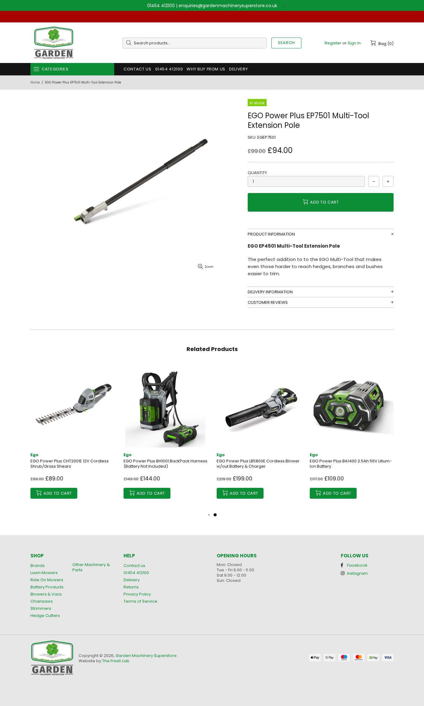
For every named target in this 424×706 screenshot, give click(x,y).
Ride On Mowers (46, 579)
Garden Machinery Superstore (54, 43)
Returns (131, 587)
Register (333, 43)
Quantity (257, 172)
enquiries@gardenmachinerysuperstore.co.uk (227, 5)
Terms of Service (140, 601)
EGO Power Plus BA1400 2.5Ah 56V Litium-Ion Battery (351, 463)
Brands (37, 565)
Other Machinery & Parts (91, 567)
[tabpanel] (258, 437)
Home (35, 82)
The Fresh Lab (115, 660)
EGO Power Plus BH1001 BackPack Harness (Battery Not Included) (165, 463)
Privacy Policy (137, 594)
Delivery (132, 579)
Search (286, 43)
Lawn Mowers (44, 572)
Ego (34, 454)
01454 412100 (161, 5)
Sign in (354, 43)
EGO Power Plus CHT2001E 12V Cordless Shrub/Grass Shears (69, 463)
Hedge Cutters (45, 615)
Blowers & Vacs (46, 594)
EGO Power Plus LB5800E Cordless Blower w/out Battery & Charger (258, 463)
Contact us (134, 565)
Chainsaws (41, 601)
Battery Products (47, 587)
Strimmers (40, 608)
